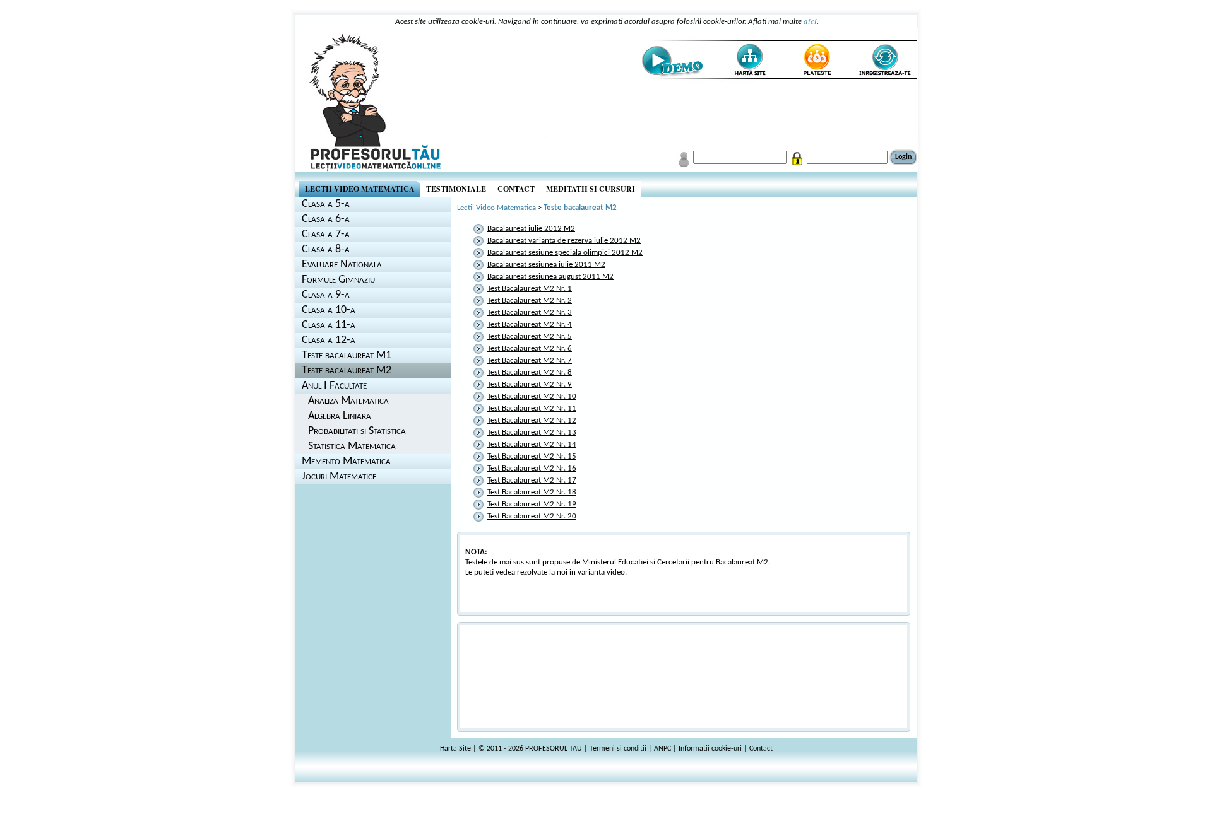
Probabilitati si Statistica (357, 431)
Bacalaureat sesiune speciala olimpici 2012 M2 (565, 253)
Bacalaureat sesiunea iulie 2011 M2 (546, 264)
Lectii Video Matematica (496, 208)
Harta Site (455, 748)
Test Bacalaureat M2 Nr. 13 (531, 432)
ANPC (662, 748)
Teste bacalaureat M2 (580, 208)
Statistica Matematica (352, 446)
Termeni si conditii (618, 748)
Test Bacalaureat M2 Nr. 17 (531, 480)
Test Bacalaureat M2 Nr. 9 (529, 384)
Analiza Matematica (348, 401)
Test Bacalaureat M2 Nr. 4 (529, 324)
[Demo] (671, 60)
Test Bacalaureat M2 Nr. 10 (531, 396)
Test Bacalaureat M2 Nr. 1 (529, 288)
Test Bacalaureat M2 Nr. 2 (529, 300)
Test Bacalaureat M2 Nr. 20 (531, 516)
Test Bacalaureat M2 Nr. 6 (529, 348)
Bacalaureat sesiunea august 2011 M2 (550, 276)
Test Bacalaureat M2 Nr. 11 (531, 408)
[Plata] (816, 60)
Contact (761, 748)
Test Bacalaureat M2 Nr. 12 (531, 420)
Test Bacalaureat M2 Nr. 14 (531, 444)
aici (810, 20)
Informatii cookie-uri (710, 748)
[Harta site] (744, 60)
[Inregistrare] (884, 60)
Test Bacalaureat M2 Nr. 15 (531, 456)
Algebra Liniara (339, 416)
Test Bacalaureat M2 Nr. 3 (529, 312)
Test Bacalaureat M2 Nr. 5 (529, 336)
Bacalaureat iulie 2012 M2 (531, 229)
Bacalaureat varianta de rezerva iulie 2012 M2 (564, 241)
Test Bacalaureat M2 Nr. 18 (531, 492)
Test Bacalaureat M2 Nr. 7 (529, 360)
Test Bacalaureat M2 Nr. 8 (529, 372)
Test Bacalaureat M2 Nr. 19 (531, 504)
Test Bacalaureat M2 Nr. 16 (531, 468)
